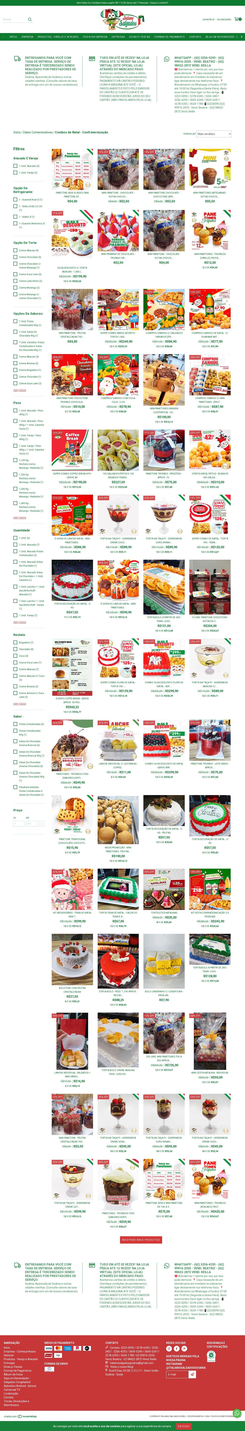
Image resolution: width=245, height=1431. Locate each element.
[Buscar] (29, 19)
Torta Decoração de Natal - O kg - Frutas (164, 831)
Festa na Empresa (95, 37)
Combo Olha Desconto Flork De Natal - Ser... (164, 684)
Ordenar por (189, 133)
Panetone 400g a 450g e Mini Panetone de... (72, 194)
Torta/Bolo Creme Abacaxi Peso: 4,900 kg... (118, 1072)
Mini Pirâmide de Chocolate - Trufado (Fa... (118, 256)
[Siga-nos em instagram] (169, 1349)
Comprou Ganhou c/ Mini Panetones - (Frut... (210, 400)
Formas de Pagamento (169, 37)
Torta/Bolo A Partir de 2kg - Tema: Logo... (164, 619)
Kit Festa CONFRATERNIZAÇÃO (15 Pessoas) (210, 914)
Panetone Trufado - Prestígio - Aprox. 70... (164, 475)
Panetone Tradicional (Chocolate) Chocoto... (72, 841)
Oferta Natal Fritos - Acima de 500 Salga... (210, 475)
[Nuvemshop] (20, 1417)
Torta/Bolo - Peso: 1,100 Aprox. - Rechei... (118, 993)
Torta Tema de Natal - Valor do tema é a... (118, 914)
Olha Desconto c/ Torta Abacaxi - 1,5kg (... (72, 270)
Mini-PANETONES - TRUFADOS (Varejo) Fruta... (210, 256)
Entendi (184, 1426)
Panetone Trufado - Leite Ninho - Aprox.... (210, 765)
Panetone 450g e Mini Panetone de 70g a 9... (164, 1205)
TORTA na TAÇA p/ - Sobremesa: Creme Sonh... (118, 1140)
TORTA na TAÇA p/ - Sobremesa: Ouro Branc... (164, 540)
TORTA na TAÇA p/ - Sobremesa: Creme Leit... (72, 1205)
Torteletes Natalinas (164, 912)
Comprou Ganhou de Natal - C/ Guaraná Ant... (210, 335)
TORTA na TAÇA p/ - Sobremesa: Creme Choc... (118, 540)
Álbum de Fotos (13, 1374)
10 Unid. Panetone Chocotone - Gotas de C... (210, 619)
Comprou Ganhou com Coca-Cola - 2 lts (118, 400)
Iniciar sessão (224, 20)
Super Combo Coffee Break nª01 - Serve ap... (72, 475)
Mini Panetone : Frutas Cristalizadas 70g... (72, 335)
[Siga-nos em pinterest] (184, 1349)
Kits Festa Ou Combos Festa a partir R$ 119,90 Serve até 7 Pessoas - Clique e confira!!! (122, 3)
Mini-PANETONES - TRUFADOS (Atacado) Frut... (210, 1205)
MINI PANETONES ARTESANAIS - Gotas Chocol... (210, 194)
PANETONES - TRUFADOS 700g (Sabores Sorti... (72, 776)
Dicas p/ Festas (139, 37)
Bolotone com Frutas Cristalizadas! (72, 990)
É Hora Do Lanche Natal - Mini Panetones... (72, 540)
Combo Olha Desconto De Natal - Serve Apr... (164, 765)
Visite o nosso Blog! (121, 1366)
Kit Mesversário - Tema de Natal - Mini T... (72, 914)
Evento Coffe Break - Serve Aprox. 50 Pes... (72, 700)
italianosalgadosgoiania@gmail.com (132, 1363)
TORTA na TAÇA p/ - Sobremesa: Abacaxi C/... (210, 684)
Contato (195, 37)
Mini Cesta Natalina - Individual (210, 1072)
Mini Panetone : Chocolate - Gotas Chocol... (118, 194)
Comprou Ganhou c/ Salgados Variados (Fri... (164, 335)
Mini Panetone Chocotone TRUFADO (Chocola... (72, 400)
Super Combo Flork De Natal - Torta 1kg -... (118, 684)
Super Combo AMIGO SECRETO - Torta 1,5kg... (118, 335)
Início (13, 37)
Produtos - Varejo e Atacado (58, 37)
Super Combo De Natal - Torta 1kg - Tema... (210, 540)
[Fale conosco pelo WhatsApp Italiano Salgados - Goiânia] (237, 1413)
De (14, 818)
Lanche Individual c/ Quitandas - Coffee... (118, 765)
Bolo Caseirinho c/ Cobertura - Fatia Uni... (164, 993)
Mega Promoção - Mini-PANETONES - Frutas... (118, 849)
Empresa (27, 37)
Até (27, 818)
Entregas (118, 37)
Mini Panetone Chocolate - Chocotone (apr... (164, 194)
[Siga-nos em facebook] (177, 1349)
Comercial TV (12, 1389)
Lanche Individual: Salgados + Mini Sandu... (72, 1074)
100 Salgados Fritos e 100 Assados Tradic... (118, 475)
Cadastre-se (208, 20)
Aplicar (41, 824)
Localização (11, 1393)
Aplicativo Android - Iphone (20, 1385)
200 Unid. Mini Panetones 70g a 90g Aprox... (164, 1058)
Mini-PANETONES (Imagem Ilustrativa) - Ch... (164, 410)
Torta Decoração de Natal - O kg (72, 605)
